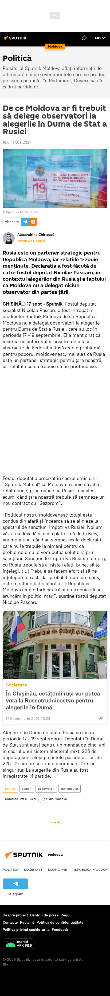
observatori (46, 789)
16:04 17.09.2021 (17, 142)
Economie (57, 869)
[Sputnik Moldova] (16, 40)
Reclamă (27, 922)
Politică (10, 789)
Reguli (66, 915)
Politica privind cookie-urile (26, 929)
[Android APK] (19, 945)
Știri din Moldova (54, 799)
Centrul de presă (44, 915)
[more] (101, 718)
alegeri (27, 789)
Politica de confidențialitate (60, 922)
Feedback (60, 929)
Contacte (10, 922)
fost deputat (69, 789)
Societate (16, 685)
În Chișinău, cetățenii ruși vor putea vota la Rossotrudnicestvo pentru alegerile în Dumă (53, 700)
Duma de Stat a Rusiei (20, 799)
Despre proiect (15, 915)
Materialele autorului (31, 241)
